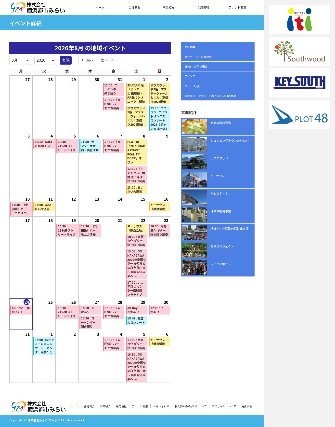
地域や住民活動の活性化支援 (229, 228)
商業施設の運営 (220, 123)
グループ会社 (193, 86)
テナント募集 (237, 7)
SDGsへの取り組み (196, 66)
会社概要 (134, 7)
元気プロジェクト (222, 246)
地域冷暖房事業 (220, 211)
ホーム (100, 7)
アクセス (190, 76)
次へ (105, 60)
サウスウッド (219, 158)
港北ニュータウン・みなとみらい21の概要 (210, 96)
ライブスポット (220, 264)
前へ (90, 60)
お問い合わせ (161, 406)
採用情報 (203, 7)
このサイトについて (224, 406)
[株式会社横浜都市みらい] (38, 10)
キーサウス (217, 176)
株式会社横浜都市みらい (44, 420)
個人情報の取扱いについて (190, 406)
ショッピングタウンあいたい (229, 140)
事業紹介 (169, 7)
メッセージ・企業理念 (198, 57)
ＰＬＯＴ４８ (219, 193)
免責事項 (246, 406)
